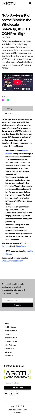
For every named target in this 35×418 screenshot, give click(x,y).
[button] (30, 3)
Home (7, 323)
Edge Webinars (10, 345)
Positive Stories (10, 327)
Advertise (8, 352)
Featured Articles (11, 341)
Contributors (9, 349)
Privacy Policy (17, 412)
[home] (9, 3)
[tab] (17, 108)
